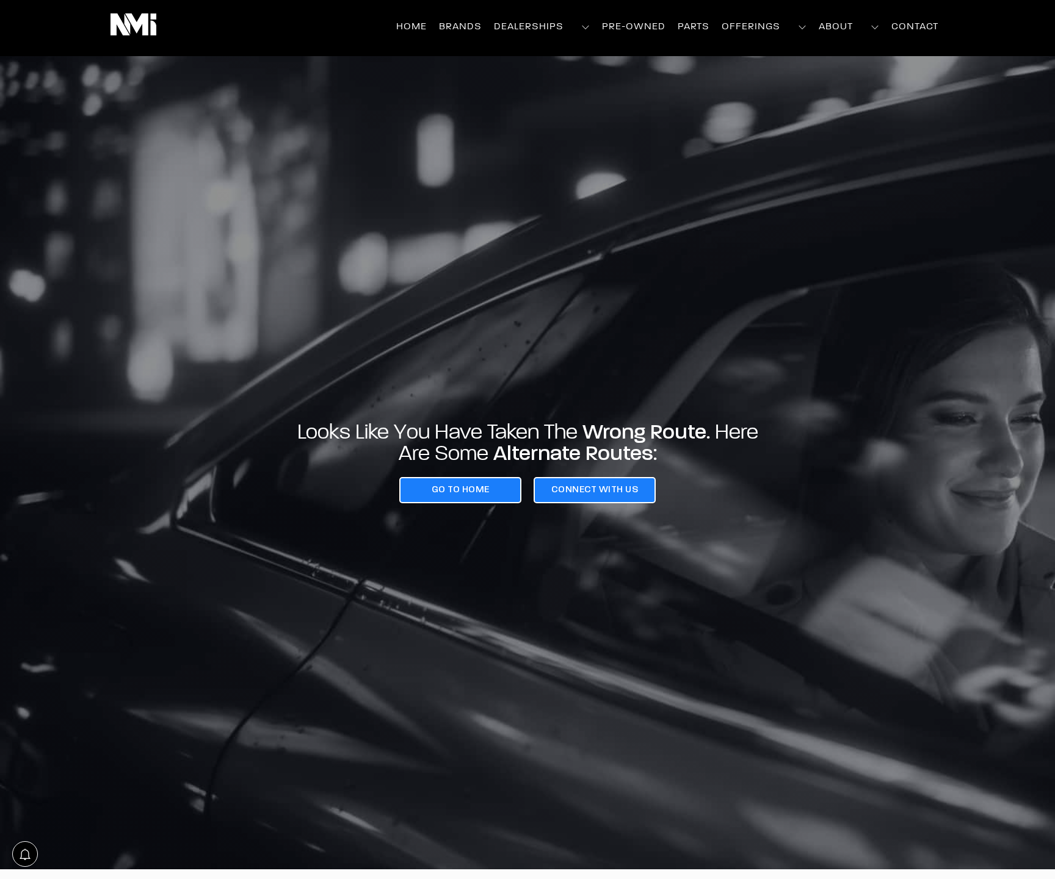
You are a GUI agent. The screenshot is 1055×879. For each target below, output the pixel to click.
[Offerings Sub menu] (802, 27)
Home (411, 27)
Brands (460, 27)
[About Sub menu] (875, 27)
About (836, 27)
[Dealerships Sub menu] (586, 27)
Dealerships (529, 27)
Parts (693, 27)
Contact (914, 27)
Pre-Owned (633, 27)
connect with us (595, 490)
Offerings (751, 27)
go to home (461, 490)
